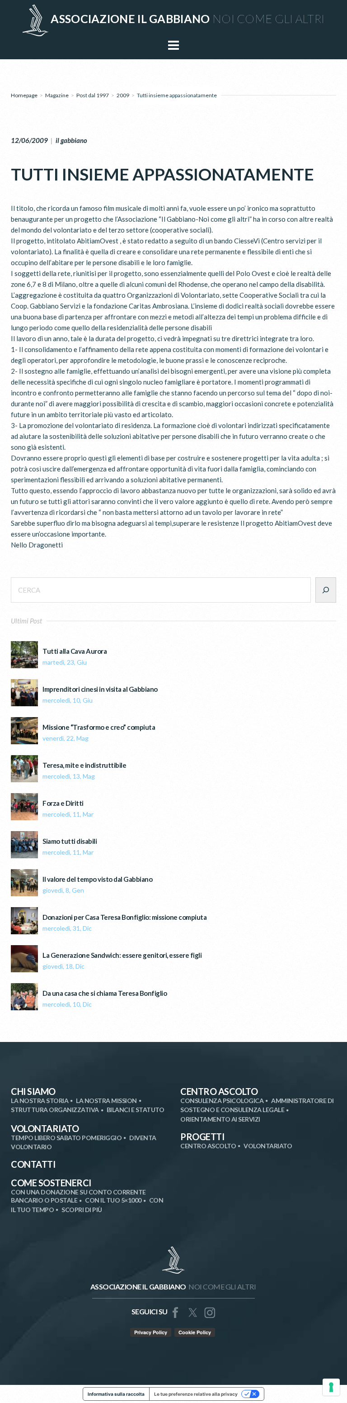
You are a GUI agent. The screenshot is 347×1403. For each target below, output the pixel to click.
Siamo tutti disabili (69, 841)
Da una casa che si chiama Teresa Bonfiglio (104, 993)
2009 (123, 95)
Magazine (57, 95)
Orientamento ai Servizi (220, 1119)
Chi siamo (33, 1091)
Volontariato (45, 1128)
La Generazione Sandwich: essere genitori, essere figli (122, 955)
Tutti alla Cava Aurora (74, 651)
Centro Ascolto (219, 1091)
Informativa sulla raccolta (116, 1394)
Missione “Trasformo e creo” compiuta (98, 727)
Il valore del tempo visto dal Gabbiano (97, 879)
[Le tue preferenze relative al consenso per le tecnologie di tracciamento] (331, 1387)
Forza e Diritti (63, 803)
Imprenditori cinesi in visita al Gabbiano (100, 689)
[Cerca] (325, 590)
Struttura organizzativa (55, 1109)
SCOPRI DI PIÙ (81, 1209)
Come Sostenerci (51, 1182)
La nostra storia (39, 1100)
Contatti (33, 1164)
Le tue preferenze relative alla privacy (196, 1394)
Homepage (24, 95)
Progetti (202, 1136)
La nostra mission (106, 1100)
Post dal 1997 (92, 95)
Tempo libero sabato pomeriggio (66, 1137)
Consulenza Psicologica (221, 1100)
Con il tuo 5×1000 (113, 1200)
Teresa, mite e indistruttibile (84, 765)
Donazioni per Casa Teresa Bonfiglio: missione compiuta (124, 917)
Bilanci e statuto (135, 1109)
